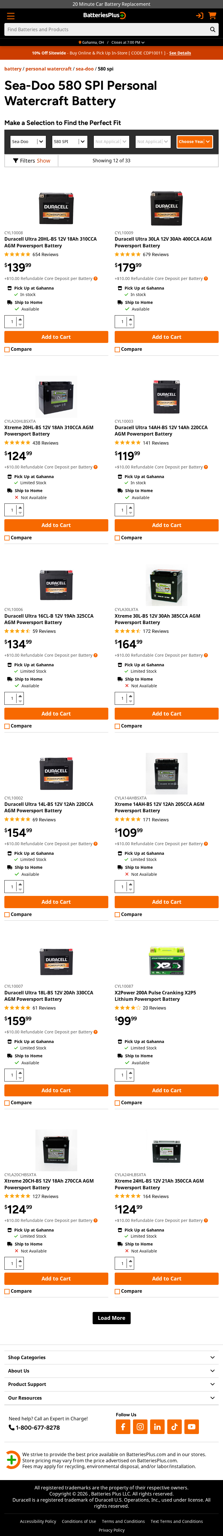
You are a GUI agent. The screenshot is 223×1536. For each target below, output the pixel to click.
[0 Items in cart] (212, 15)
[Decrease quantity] (20, 324)
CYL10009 (124, 232)
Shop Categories (27, 1357)
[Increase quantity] (20, 319)
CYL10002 (13, 798)
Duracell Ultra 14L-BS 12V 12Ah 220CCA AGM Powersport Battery (48, 807)
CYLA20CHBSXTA (20, 1174)
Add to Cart (56, 336)
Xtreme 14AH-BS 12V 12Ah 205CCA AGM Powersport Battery (159, 807)
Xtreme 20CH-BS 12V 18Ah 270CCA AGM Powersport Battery (49, 1184)
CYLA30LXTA (126, 609)
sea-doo (85, 69)
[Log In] (199, 15)
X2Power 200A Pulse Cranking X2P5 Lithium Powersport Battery (155, 995)
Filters (27, 160)
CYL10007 (13, 986)
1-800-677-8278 (38, 1427)
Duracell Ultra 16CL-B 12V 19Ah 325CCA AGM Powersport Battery (48, 619)
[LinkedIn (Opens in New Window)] (157, 1426)
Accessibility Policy (38, 1521)
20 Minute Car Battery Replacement (111, 4)
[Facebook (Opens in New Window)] (123, 1426)
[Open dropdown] (95, 278)
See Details (180, 53)
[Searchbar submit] (213, 29)
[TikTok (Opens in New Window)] (174, 1426)
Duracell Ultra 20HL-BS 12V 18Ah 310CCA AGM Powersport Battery (50, 242)
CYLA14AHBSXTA (131, 798)
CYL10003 (124, 421)
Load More (111, 1317)
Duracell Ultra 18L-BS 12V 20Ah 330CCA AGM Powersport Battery (48, 995)
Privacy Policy (112, 1530)
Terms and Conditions (123, 1521)
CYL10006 (13, 609)
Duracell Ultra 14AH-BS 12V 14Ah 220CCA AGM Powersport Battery (161, 430)
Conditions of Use (79, 1521)
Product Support (27, 1384)
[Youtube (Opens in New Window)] (191, 1426)
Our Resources (25, 1398)
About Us (18, 1371)
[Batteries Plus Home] (105, 15)
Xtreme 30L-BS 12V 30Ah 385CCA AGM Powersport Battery (157, 619)
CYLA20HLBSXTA (20, 421)
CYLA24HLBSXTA (130, 1174)
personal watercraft (49, 69)
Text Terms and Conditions (177, 1521)
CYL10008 (13, 232)
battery (12, 69)
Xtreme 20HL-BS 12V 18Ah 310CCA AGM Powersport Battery (48, 430)
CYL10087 (124, 986)
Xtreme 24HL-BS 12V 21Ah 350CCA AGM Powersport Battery (159, 1184)
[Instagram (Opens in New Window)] (140, 1426)
